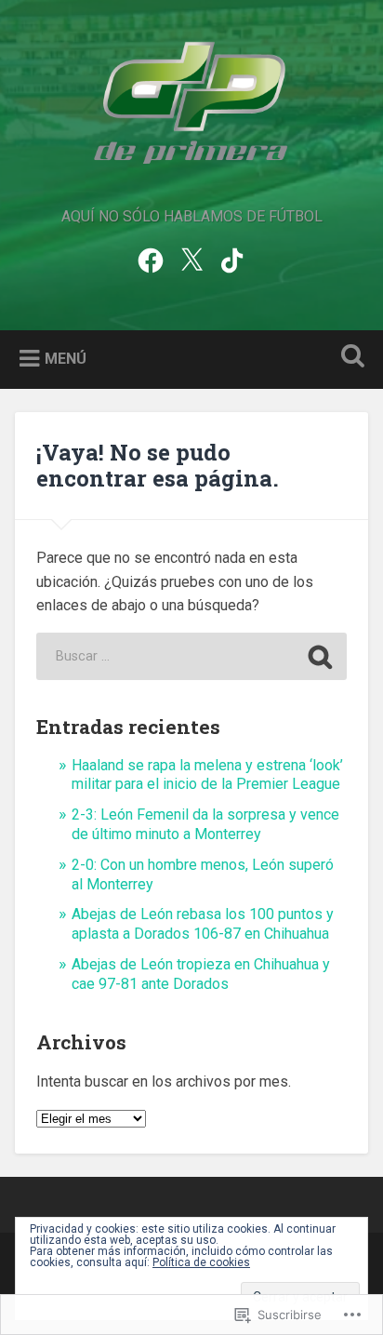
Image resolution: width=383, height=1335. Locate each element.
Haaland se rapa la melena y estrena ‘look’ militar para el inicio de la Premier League (207, 775)
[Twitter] (191, 258)
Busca (348, 357)
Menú (65, 358)
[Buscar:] (191, 656)
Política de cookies (201, 1262)
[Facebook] (150, 258)
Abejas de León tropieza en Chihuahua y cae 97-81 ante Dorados (201, 974)
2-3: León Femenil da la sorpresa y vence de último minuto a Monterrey (205, 824)
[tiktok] (232, 258)
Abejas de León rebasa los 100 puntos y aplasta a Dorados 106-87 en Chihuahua (203, 923)
